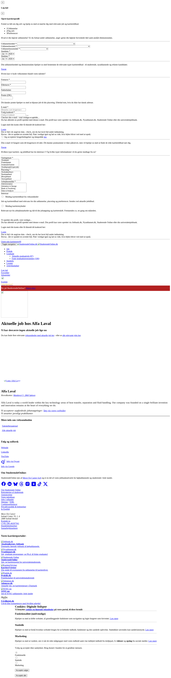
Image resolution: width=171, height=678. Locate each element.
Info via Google (7, 466)
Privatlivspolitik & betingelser (13, 507)
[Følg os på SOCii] (34, 485)
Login (3, 129)
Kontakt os (5, 521)
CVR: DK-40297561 (10, 523)
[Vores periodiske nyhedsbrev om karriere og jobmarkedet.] (2, 206)
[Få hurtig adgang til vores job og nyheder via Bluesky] (15, 485)
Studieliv (10, 261)
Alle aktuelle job (9, 430)
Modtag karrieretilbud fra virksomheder (21, 197)
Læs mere (114, 618)
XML (11, 502)
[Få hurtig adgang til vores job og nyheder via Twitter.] (45, 485)
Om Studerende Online (11, 490)
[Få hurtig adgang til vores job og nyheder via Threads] (21, 485)
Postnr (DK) (6, 95)
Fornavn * (5, 79)
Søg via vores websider (54, 410)
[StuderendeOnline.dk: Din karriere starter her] (37, 244)
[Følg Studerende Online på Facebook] (3, 485)
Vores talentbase (8, 497)
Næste (3, 69)
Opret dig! (31, 288)
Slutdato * (5, 56)
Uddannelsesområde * (10, 49)
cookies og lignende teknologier (40, 609)
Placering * (6, 170)
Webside (4, 447)
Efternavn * (6, 85)
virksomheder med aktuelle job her (39, 335)
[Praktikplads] (10, 162)
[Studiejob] (10, 160)
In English (5, 509)
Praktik (9, 251)
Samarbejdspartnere (9, 528)
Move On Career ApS (32, 478)
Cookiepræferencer (9, 504)
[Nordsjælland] (11, 174)
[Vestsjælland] (11, 179)
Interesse (4, 193)
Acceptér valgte (22, 670)
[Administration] (13, 184)
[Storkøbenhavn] (11, 172)
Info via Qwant (13, 461)
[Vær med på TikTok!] (39, 485)
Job (7, 249)
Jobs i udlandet (7, 499)
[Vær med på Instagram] (27, 485)
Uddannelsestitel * (9, 44)
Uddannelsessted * (9, 46)
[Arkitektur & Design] (13, 186)
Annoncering (6, 495)
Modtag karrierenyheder (15, 206)
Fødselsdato (6, 90)
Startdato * (5, 51)
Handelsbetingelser (9, 526)
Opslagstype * (7, 158)
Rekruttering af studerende (12, 492)
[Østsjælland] (11, 177)
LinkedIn (5, 452)
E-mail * (4, 107)
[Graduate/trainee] (10, 165)
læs (45, 137)
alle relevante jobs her (71, 335)
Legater (9, 263)
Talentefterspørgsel (10, 426)
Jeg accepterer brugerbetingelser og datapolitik (24, 137)
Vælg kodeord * (8, 112)
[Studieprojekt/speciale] (10, 167)
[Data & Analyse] (13, 191)
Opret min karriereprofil (11, 241)
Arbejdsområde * (8, 181)
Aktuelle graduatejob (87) (22, 256)
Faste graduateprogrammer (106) (25, 258)
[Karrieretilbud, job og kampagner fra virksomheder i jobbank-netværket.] (2, 197)
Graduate (10, 254)
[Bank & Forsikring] (13, 188)
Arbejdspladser (12, 266)
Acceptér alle (21, 676)
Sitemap (4, 502)
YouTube (5, 456)
